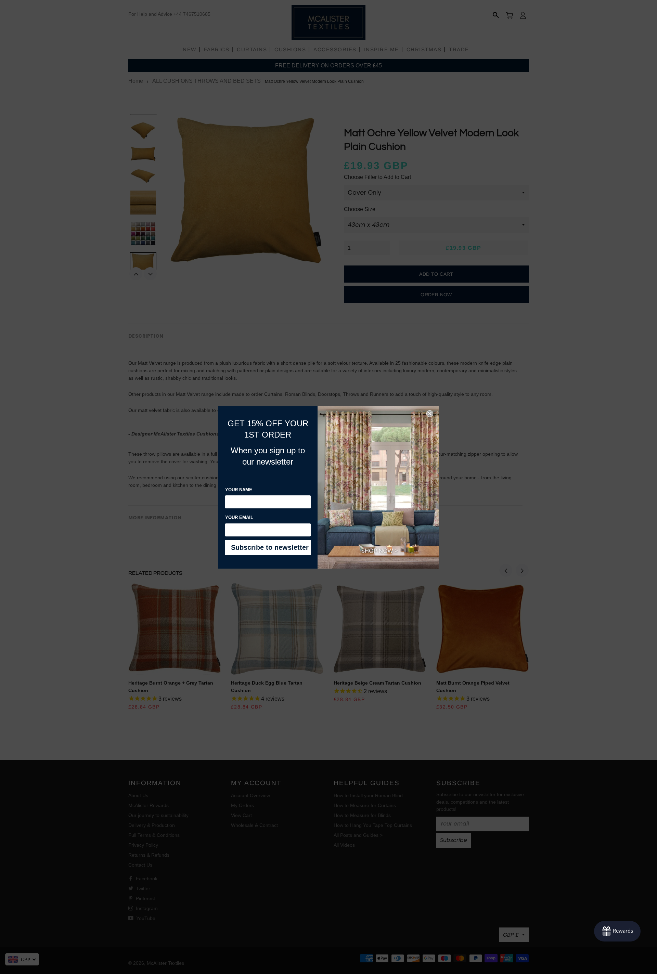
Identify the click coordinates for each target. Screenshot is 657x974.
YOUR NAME (238, 489)
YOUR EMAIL (239, 517)
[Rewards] (617, 931)
